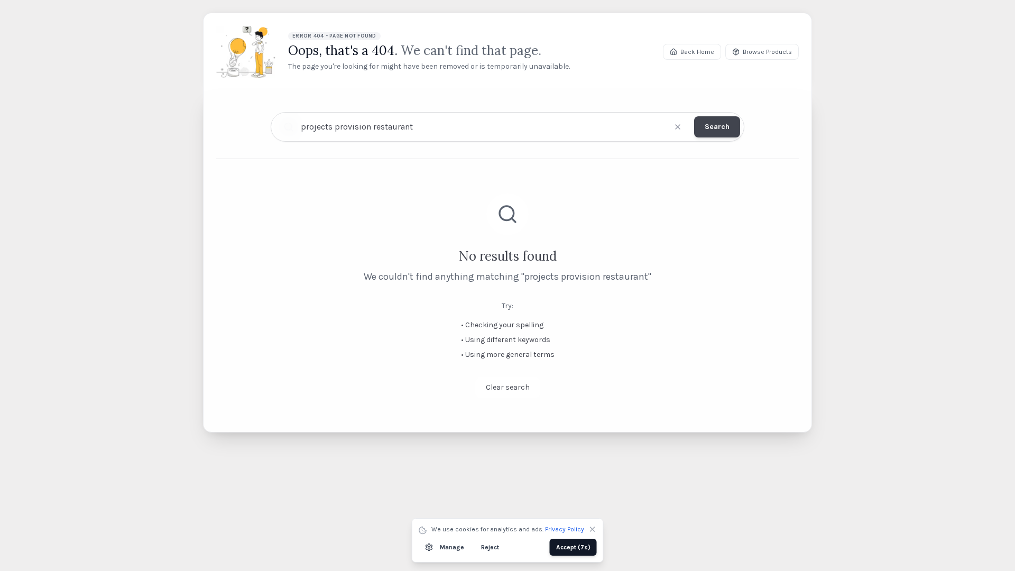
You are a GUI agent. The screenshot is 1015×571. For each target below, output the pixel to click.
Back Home (697, 52)
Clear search (508, 387)
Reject (490, 547)
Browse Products (767, 52)
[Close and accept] (592, 529)
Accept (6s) (573, 547)
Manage (452, 547)
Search (717, 126)
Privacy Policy (564, 529)
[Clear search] (677, 126)
